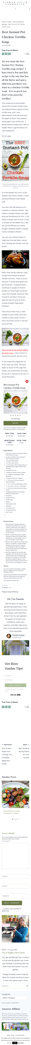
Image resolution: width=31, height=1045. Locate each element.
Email (5, 886)
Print (15, 423)
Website (6, 896)
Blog (12, 1035)
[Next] (27, 799)
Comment (6, 841)
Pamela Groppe (7, 45)
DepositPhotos (15, 1002)
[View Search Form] (29, 9)
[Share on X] (6, 54)
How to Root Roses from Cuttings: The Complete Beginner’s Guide (7, 754)
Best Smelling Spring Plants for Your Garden (24, 751)
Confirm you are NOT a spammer (11, 910)
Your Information (19, 1035)
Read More (21, 1043)
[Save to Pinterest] (9, 54)
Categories (6, 994)
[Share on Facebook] (3, 54)
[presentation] (15, 794)
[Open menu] (15, 9)
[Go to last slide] (4, 799)
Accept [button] (14, 1042)
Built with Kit (16, 694)
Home (8, 1035)
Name (5, 876)
